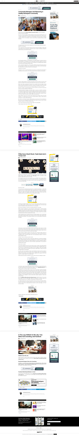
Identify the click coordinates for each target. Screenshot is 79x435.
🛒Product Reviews (29, 4)
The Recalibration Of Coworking (22, 322)
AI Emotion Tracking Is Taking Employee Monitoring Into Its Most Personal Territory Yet (41, 316)
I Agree (55, 434)
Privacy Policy (33, 430)
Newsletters (30, 430)
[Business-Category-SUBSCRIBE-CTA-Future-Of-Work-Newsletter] (32, 382)
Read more (20, 413)
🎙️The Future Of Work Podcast (42, 4)
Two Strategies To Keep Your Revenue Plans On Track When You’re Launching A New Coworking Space (41, 403)
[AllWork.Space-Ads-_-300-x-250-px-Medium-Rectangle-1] (54, 15)
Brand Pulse (50, 430)
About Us (40, 430)
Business (30, 15)
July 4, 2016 (28, 157)
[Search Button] (4, 1)
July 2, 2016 (28, 338)
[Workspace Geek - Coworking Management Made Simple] (39, 8)
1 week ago (38, 410)
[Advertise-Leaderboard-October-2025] (32, 116)
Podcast (53, 430)
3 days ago (38, 135)
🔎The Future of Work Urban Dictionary (52, 4)
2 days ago (38, 317)
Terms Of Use (37, 430)
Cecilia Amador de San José (23, 15)
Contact (42, 430)
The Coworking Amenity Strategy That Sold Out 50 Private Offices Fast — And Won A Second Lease (41, 141)
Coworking (20, 321)
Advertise (24, 430)
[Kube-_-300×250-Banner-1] (32, 109)
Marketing (24, 387)
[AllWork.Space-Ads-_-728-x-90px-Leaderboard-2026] (32, 184)
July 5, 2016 (28, 15)
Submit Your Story (27, 430)
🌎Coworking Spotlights (35, 4)
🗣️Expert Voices (24, 4)
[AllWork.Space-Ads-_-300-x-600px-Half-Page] (54, 30)
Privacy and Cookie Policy (50, 434)
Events (55, 430)
